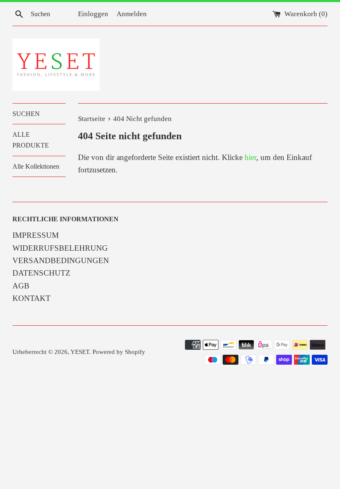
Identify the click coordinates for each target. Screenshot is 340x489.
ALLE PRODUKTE (30, 140)
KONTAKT (31, 298)
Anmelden (132, 14)
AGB (20, 285)
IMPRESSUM (35, 235)
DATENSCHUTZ (41, 273)
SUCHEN (26, 113)
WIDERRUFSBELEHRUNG (60, 248)
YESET (79, 351)
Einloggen (93, 14)
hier (250, 157)
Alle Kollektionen (35, 166)
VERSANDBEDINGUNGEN (60, 260)
